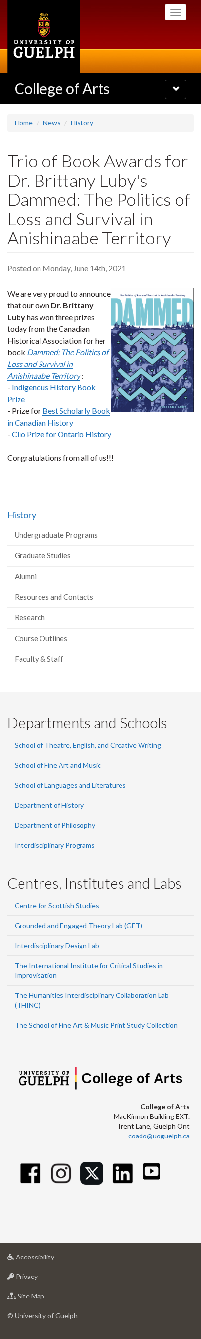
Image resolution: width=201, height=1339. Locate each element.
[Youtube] (151, 1171)
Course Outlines (41, 638)
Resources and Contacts (54, 596)
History (82, 123)
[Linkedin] (122, 1173)
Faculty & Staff (39, 658)
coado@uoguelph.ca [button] (159, 1136)
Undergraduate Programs (56, 534)
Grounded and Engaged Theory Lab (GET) (78, 925)
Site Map (45, 1298)
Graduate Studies (43, 555)
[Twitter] (91, 1173)
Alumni (26, 576)
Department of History (49, 805)
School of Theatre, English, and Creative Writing (88, 745)
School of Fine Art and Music (58, 765)
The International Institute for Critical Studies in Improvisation (89, 970)
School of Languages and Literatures (70, 785)
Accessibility (49, 1259)
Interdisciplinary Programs (55, 845)
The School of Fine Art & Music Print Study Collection (96, 1025)
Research (30, 617)
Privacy (41, 1279)
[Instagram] (61, 1173)
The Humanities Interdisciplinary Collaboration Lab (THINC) (92, 1000)
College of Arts (62, 88)
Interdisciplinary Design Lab (57, 945)
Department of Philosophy (55, 825)
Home (24, 123)
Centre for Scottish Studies (57, 905)
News (51, 123)
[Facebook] (30, 1173)
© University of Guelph (42, 1315)
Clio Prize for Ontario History (61, 434)
